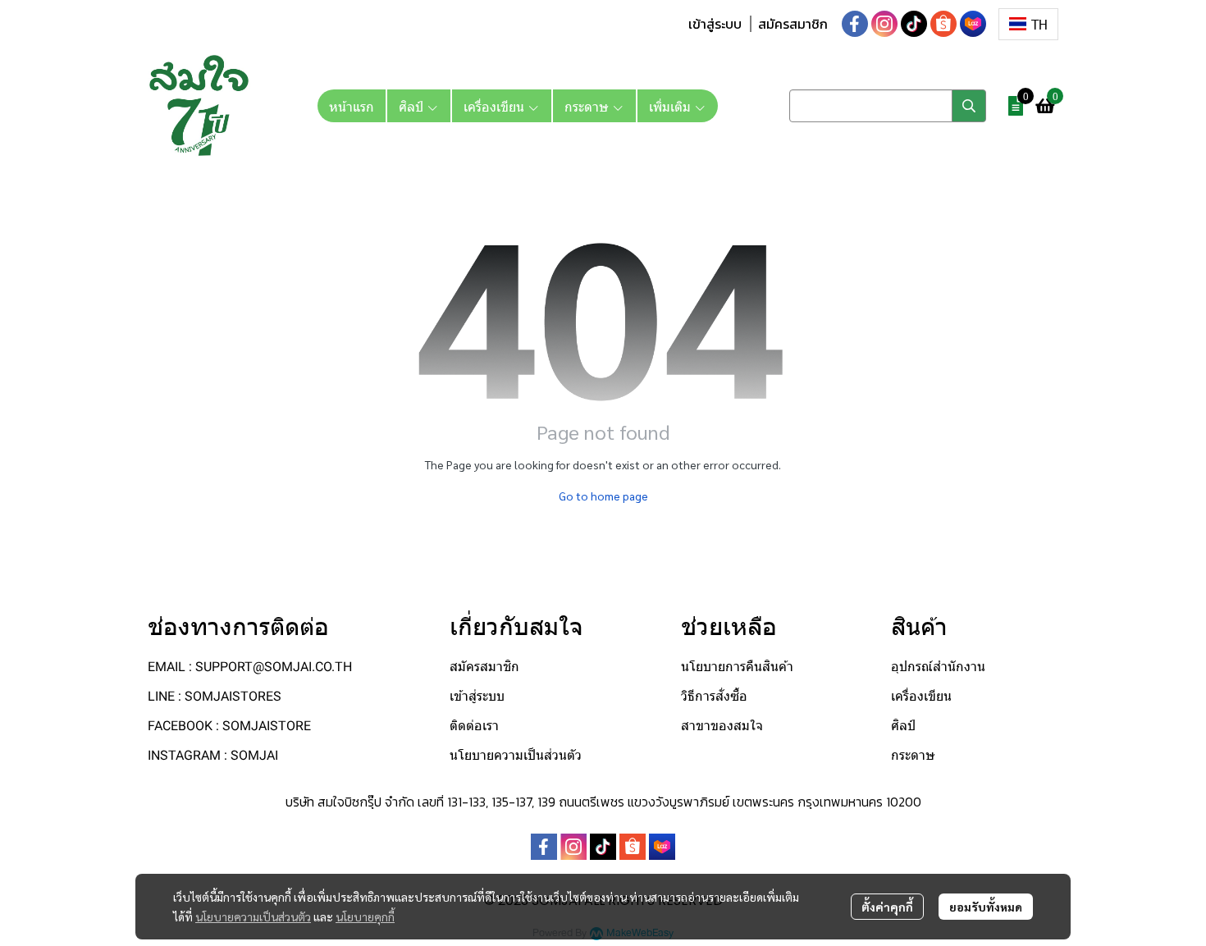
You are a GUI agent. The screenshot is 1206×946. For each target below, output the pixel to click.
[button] (1028, 24)
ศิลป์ (903, 725)
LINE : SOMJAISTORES (214, 696)
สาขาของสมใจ (722, 725)
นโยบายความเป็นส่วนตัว (253, 916)
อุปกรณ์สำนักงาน (938, 666)
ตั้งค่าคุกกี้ (887, 906)
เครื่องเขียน (921, 696)
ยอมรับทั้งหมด (985, 906)
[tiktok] (914, 24)
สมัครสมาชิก (793, 24)
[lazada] (973, 24)
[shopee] (943, 24)
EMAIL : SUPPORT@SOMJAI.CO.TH (250, 666)
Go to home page (603, 495)
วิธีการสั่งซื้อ (714, 696)
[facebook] (855, 24)
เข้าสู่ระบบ (715, 24)
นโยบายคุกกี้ (365, 916)
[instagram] (884, 24)
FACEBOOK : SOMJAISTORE (229, 725)
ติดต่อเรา (474, 725)
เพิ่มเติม (671, 105)
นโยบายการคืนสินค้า (737, 666)
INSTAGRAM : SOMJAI (213, 755)
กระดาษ (913, 755)
